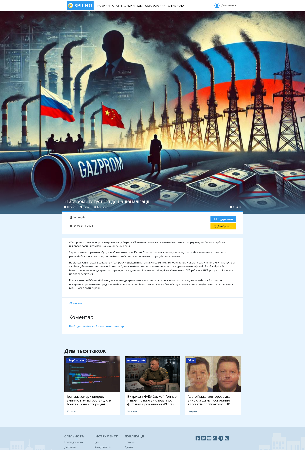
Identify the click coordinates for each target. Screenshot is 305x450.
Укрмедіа (79, 217)
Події (86, 206)
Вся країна (102, 206)
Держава (70, 447)
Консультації (103, 447)
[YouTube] (209, 438)
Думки (129, 5)
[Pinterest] (227, 438)
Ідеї (140, 5)
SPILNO (82, 5)
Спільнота (176, 5)
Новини (103, 5)
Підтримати (225, 219)
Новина (71, 206)
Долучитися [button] (228, 5)
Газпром (76, 303)
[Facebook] (198, 438)
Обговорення (155, 5)
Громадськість (73, 442)
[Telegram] (220, 438)
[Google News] (215, 438)
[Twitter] (203, 438)
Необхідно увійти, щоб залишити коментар (96, 326)
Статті (117, 5)
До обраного (225, 226)
